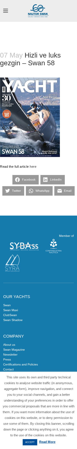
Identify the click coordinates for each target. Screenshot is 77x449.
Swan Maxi (10, 310)
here (33, 166)
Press (7, 359)
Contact (8, 369)
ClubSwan (10, 315)
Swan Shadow (12, 320)
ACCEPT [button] (30, 442)
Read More (47, 442)
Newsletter (10, 354)
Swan (7, 305)
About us (9, 344)
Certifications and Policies (20, 364)
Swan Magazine (14, 349)
